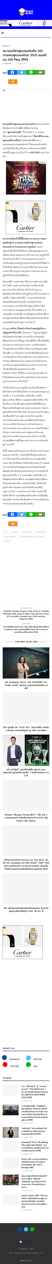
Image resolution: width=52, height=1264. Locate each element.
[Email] (40, 72)
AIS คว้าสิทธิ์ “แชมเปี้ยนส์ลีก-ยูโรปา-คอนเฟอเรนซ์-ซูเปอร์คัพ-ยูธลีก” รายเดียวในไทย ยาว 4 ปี (26, 772)
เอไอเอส (7, 541)
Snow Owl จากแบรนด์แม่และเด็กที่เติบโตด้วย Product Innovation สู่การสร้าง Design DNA (34, 1163)
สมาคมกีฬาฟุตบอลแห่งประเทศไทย (32, 537)
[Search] (49, 33)
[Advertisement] (26, 574)
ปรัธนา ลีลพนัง (27, 532)
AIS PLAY (14, 532)
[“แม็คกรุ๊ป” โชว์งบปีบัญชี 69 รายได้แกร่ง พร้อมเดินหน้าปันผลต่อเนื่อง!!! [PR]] (11, 1132)
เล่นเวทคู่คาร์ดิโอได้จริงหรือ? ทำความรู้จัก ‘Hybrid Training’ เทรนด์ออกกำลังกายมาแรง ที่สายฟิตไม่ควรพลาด (34, 1182)
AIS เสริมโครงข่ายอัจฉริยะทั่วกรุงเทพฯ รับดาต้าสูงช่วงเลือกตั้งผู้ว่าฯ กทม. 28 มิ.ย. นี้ (26, 910)
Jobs (31, 1249)
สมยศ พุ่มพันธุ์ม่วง (10, 537)
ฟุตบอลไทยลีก (41, 532)
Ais (5, 532)
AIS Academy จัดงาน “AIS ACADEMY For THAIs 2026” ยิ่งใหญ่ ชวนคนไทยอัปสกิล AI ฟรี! (26, 685)
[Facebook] (12, 72)
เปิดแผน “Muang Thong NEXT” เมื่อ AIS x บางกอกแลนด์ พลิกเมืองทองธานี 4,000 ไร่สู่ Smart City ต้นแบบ (26, 817)
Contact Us (23, 1249)
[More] (14, 79)
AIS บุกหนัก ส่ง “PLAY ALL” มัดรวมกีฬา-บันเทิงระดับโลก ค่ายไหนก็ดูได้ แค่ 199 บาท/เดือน (26, 729)
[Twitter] (21, 72)
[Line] (31, 72)
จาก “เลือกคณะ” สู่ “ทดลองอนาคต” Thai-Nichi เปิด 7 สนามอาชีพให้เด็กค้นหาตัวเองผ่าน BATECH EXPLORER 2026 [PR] (34, 1092)
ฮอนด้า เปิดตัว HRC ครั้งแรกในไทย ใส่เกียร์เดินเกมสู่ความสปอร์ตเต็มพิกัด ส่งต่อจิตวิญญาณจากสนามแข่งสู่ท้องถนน (34, 1201)
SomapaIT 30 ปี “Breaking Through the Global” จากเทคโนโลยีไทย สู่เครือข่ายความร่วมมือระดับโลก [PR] (35, 1146)
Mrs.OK (8, 64)
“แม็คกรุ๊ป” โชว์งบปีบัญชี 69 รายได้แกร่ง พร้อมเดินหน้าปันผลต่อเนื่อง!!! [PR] (34, 1131)
